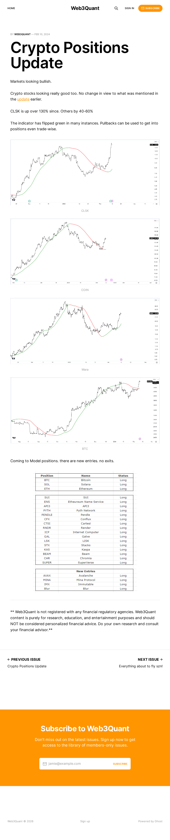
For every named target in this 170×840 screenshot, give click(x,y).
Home (11, 8)
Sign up (85, 821)
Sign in (129, 8)
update (23, 99)
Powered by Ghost (150, 821)
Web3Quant (85, 8)
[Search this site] (116, 8)
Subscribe (152, 8)
